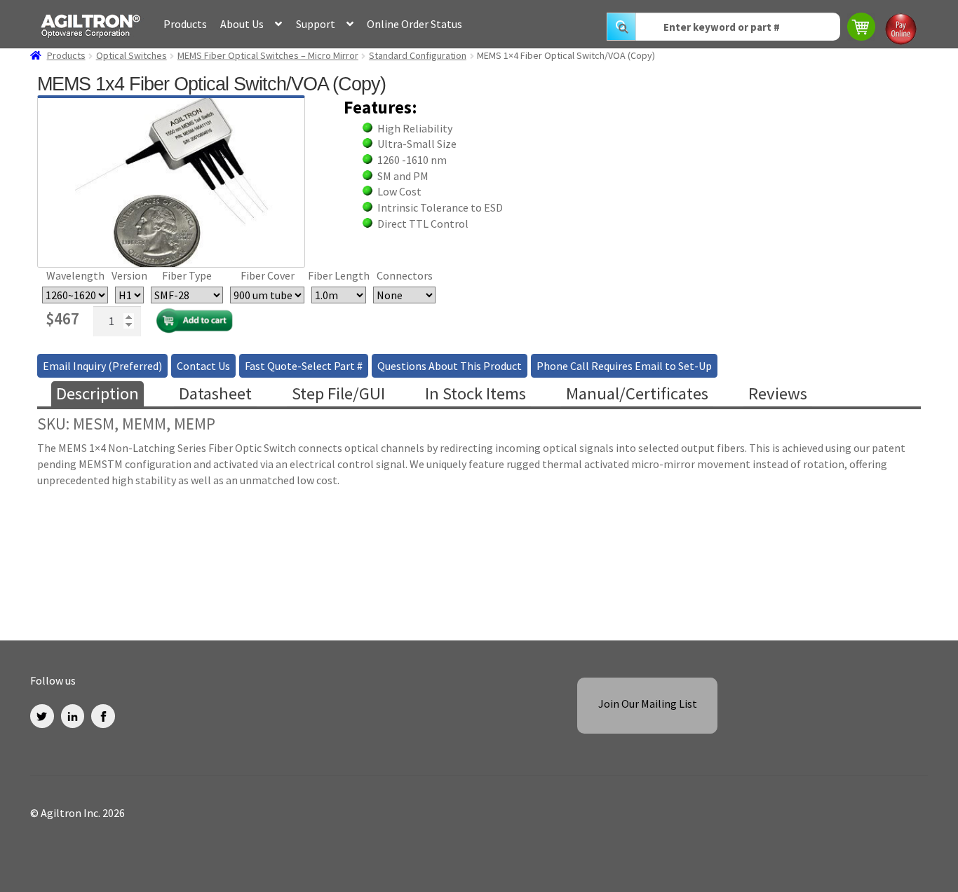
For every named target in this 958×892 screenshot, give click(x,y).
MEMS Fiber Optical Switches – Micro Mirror (267, 55)
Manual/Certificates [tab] (637, 393)
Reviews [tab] (777, 393)
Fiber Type (187, 275)
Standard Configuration (417, 55)
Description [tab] (97, 393)
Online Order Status (414, 24)
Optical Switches (131, 55)
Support (315, 24)
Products (185, 24)
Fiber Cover (268, 275)
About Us (242, 24)
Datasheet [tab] (215, 393)
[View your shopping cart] (862, 28)
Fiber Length (339, 275)
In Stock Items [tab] (475, 393)
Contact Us (203, 366)
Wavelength (75, 275)
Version (129, 275)
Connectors (405, 275)
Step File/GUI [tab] (338, 393)
